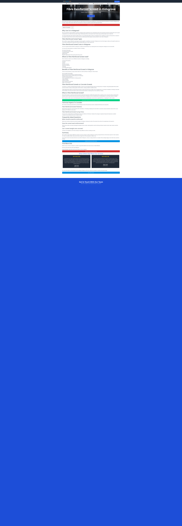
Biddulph (66, 149)
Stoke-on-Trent (80, 149)
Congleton (85, 149)
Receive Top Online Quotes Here (91, 151)
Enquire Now (91, 175)
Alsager (63, 149)
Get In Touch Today (91, 24)
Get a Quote (91, 16)
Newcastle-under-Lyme (73, 149)
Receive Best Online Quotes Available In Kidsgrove (91, 100)
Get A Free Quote (91, 172)
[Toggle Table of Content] (72, 27)
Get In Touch (117, 1)
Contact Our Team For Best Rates (91, 141)
